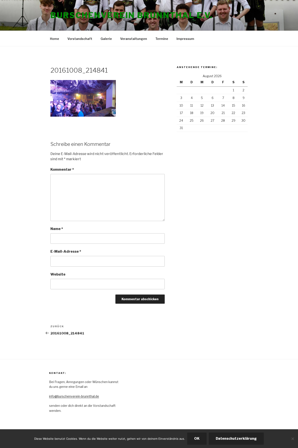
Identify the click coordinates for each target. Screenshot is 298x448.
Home (54, 39)
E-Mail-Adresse (65, 251)
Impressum (185, 39)
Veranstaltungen (133, 39)
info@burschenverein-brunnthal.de (74, 396)
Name (56, 229)
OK (197, 438)
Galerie (106, 39)
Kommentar (62, 169)
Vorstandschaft (79, 39)
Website (57, 274)
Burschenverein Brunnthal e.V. (131, 15)
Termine (161, 39)
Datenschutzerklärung (236, 438)
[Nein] (292, 438)
